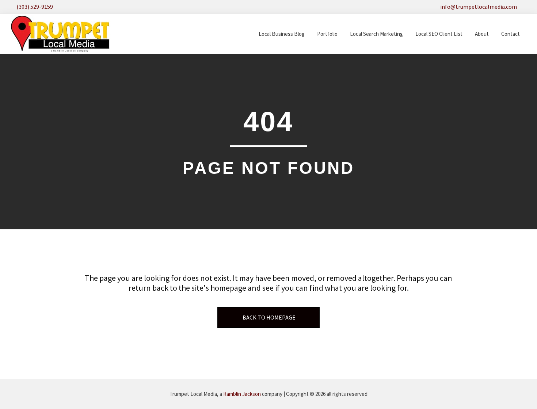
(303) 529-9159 (34, 6)
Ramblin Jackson (242, 393)
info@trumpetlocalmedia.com (478, 6)
